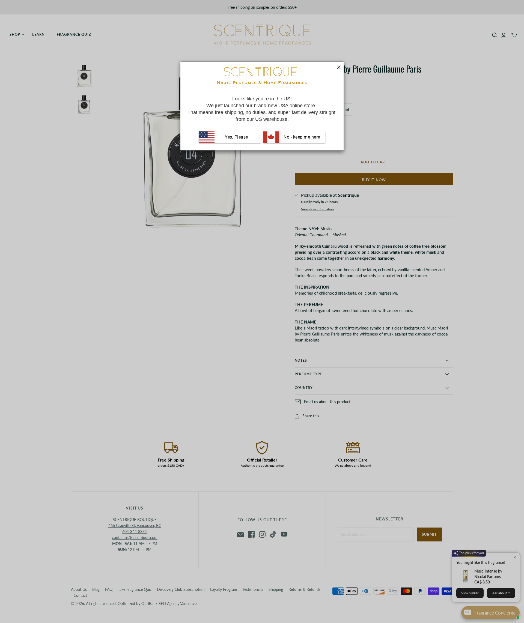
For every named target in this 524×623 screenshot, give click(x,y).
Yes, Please (236, 137)
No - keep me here (301, 137)
